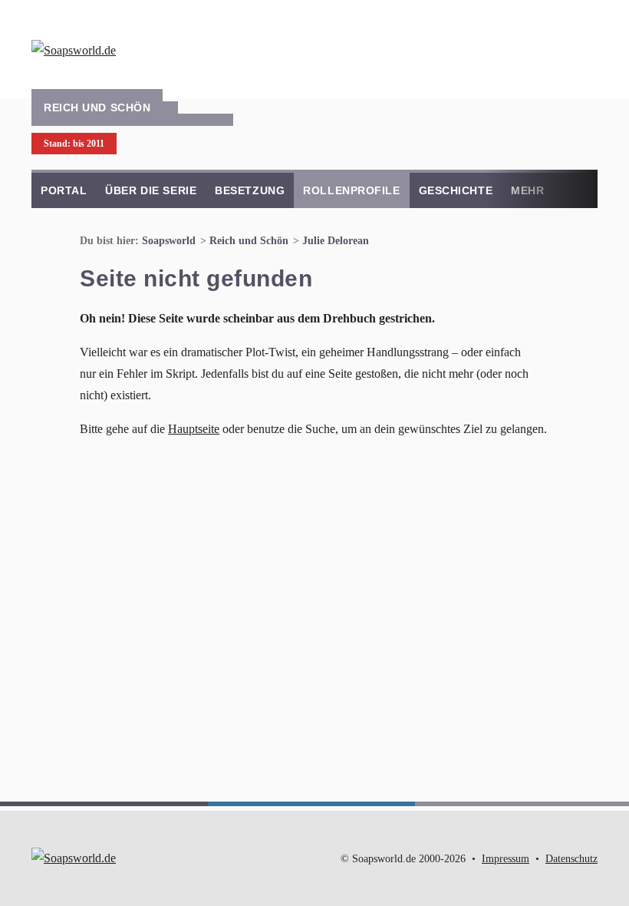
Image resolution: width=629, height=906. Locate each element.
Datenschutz (571, 859)
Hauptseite (193, 428)
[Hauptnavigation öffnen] (582, 46)
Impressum (505, 859)
